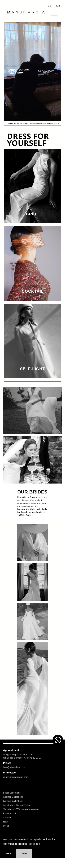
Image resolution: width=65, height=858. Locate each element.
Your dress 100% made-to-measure (20, 809)
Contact (7, 817)
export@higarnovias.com (15, 777)
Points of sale (10, 813)
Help (5, 821)
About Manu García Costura (17, 805)
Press (6, 826)
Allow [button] (24, 853)
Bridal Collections (12, 792)
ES (50, 6)
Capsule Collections (13, 801)
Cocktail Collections (13, 797)
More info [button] (34, 843)
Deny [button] (8, 853)
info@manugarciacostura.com (18, 754)
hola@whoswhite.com (14, 767)
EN (58, 6)
